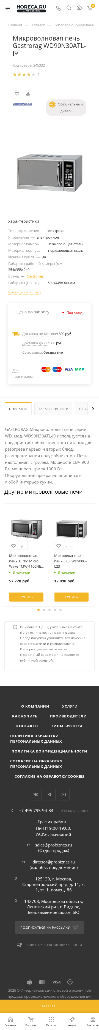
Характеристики (53, 409)
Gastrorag (35, 276)
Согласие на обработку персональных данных (36, 764)
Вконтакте (36, 794)
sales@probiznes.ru (53, 845)
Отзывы (86, 409)
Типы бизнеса (67, 725)
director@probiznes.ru (53, 862)
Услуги (70, 706)
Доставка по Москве (39, 333)
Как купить (24, 716)
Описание (18, 409)
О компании (35, 706)
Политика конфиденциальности (49, 751)
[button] (38, 610)
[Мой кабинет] (79, 8)
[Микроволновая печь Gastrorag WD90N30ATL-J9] (49, 171)
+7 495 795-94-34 (36, 810)
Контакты (27, 725)
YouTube (64, 794)
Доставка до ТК (35, 343)
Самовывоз (32, 352)
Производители (68, 716)
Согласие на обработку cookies (49, 776)
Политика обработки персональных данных (36, 738)
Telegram (50, 794)
